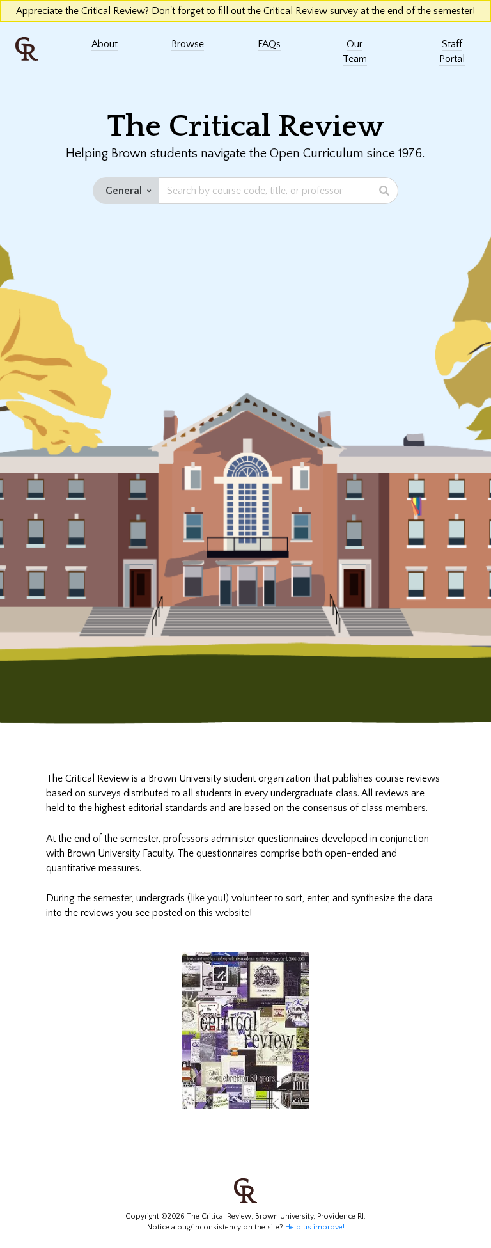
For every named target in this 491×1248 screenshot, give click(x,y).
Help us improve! (314, 1227)
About (104, 44)
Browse (187, 44)
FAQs (269, 44)
